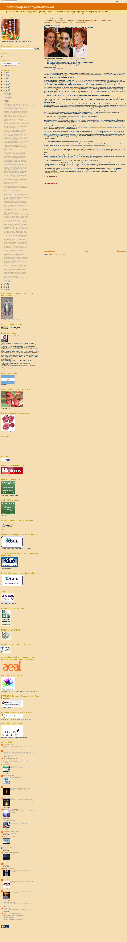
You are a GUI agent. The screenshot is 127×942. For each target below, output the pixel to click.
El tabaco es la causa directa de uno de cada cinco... (16, 111)
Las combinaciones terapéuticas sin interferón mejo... (16, 109)
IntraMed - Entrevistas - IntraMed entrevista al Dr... (15, 250)
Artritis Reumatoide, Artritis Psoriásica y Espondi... (15, 269)
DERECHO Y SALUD (8, 775)
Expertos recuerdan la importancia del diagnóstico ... (15, 126)
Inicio (86, 251)
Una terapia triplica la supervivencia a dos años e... (15, 107)
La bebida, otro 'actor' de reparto (11, 251)
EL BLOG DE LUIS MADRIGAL (11, 831)
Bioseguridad (6, 764)
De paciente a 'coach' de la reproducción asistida (15, 273)
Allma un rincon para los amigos (11, 913)
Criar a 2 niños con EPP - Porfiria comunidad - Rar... (15, 219)
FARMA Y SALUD (7, 908)
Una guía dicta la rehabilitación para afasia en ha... (15, 156)
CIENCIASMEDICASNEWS (10, 751)
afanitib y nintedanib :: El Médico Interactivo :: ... (14, 133)
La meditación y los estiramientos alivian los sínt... (15, 131)
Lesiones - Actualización (9, 262)
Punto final (5, 865)
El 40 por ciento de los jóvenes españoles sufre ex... (15, 167)
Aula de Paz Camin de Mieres (11, 809)
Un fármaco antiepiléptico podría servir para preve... (15, 255)
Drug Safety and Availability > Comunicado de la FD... (16, 137)
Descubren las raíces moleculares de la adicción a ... (16, 265)
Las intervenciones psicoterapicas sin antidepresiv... (15, 202)
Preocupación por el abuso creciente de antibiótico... (15, 161)
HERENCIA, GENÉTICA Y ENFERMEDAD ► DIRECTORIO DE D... (19, 105)
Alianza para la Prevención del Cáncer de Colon (66, 88)
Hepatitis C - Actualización (9, 210)
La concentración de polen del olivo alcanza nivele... (15, 193)
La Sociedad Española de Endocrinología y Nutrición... (16, 112)
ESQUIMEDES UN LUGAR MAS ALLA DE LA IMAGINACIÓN (18, 891)
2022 (4, 78)
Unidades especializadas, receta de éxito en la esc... (15, 195)
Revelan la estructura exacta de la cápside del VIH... (15, 134)
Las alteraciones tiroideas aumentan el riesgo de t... (15, 153)
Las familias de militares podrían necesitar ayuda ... (15, 231)
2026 (4, 72)
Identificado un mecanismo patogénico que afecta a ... (16, 268)
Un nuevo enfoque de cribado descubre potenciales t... (16, 275)
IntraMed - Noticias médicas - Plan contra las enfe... (15, 249)
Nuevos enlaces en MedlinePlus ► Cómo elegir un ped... (16, 141)
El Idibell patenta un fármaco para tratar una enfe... (15, 115)
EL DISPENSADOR (8, 744)
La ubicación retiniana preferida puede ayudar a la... (15, 201)
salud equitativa (15, 335)
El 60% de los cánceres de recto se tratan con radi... (15, 120)
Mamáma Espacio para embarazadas (13, 915)
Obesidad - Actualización (9, 184)
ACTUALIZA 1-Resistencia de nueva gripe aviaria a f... (16, 169)
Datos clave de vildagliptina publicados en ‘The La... (15, 220)
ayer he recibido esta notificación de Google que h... (15, 142)
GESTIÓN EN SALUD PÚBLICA (11, 758)
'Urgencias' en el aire (8, 149)
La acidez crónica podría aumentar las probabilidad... (16, 242)
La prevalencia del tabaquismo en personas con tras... (16, 124)
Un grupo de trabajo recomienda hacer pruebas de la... (16, 175)
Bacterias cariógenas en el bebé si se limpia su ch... (15, 108)
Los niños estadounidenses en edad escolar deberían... (16, 238)
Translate (13, 65)
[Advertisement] (57, 237)
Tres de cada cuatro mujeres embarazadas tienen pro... (16, 245)
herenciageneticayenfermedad (30, 7)
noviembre (6, 94)
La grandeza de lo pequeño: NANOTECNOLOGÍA (15, 148)
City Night (12, 854)
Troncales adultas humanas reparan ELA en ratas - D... (16, 205)
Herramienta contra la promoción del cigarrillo (14, 143)
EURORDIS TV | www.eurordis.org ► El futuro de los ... (16, 216)
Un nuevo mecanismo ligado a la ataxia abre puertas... (16, 209)
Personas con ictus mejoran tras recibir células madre (16, 266)
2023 (4, 77)
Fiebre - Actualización (8, 183)
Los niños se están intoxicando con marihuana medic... (16, 178)
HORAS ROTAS (7, 787)
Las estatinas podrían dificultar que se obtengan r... (15, 239)
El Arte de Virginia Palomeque (11, 852)
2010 (4, 287)
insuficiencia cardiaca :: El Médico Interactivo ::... (15, 270)
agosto (5, 98)
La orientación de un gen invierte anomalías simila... (15, 227)
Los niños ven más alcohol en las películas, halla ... (15, 176)
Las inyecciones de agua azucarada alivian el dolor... (15, 235)
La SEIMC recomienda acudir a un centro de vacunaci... (16, 122)
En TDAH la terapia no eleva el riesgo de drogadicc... (16, 158)
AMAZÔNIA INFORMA (9, 902)
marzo (5, 280)
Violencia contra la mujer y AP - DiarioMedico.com (15, 254)
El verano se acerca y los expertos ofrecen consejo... (16, 234)
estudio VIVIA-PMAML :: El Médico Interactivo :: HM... (16, 135)
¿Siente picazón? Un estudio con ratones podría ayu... (16, 246)
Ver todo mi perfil (5, 369)
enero (5, 283)
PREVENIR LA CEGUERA (10, 836)
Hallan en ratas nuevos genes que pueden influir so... (16, 217)
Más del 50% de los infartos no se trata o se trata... (15, 145)
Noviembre (5, 849)
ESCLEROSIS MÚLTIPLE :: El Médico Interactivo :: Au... (16, 228)
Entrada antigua (121, 251)
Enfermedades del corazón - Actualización (13, 180)
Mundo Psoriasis (7, 879)
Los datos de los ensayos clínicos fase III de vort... (15, 223)
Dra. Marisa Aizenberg (9, 820)
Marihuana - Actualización (9, 127)
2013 (4, 92)
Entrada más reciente (49, 251)
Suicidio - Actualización (9, 212)
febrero (6, 281)
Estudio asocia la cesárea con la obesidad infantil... (15, 236)
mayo (5, 103)
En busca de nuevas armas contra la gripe (13, 150)
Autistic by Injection (8, 868)
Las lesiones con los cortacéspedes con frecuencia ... (16, 232)
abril (5, 279)
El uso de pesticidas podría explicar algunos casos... (15, 199)
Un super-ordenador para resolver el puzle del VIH (15, 152)
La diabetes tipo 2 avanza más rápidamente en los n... (16, 240)
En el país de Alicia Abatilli (10, 847)
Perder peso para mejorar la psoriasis (12, 198)
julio (5, 100)
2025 (4, 74)
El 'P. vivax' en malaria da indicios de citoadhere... (15, 157)
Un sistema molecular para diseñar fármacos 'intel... (15, 208)
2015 (4, 89)
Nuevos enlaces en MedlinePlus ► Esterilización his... (16, 179)
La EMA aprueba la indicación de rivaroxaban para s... (16, 160)
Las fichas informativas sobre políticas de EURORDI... (16, 221)
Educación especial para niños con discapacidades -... (16, 138)
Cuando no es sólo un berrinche (11, 276)
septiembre (6, 97)
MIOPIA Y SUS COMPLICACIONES (18, 838)
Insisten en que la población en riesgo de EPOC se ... (16, 116)
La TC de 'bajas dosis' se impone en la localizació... (15, 206)
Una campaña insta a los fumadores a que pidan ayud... (16, 173)
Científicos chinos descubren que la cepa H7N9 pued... (16, 197)
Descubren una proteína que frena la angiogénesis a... (16, 128)
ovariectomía (84, 157)
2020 (4, 81)
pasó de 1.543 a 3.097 (100, 127)
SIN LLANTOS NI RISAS (15, 892)
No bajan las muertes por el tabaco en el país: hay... (15, 146)
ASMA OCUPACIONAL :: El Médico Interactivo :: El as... (16, 277)
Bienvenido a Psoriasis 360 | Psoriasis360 (14, 919)
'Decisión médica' (65, 74)
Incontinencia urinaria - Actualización (12, 213)
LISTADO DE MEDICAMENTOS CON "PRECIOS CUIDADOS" (17, 909)
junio (5, 101)
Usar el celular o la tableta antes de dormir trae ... (15, 188)
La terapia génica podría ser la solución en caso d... (15, 154)
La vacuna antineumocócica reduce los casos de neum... (16, 123)
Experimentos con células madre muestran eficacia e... (16, 258)
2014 (4, 90)
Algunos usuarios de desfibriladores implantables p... (15, 171)
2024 (4, 75)
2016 (4, 87)
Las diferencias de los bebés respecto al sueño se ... (16, 247)
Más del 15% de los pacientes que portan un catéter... (16, 118)
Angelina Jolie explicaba (100, 73)
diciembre (6, 93)
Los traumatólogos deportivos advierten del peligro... (15, 186)
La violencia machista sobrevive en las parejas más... (16, 194)
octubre (6, 96)
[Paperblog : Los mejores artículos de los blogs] (5, 460)
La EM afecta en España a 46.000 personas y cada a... (16, 204)
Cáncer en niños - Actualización (11, 264)
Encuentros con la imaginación (11, 863)
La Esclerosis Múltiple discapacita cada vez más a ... (16, 191)
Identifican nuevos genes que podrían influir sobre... (15, 260)
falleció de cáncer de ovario (90, 150)
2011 (4, 286)
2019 (4, 83)
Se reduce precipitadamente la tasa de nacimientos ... (16, 243)
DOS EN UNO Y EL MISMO (9, 833)
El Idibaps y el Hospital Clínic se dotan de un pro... (15, 113)
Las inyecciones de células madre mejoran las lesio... (16, 164)
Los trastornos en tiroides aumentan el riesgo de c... (15, 130)
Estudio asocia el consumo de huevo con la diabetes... (16, 168)
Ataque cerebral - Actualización (11, 182)
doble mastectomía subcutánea (81, 74)
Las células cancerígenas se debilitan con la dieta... (15, 257)
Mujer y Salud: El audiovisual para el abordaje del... (15, 253)
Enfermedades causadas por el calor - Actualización (15, 261)
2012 (4, 284)
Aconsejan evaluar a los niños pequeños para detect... (16, 172)
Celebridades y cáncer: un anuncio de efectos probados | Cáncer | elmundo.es (65, 22)
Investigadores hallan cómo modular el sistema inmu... (16, 165)
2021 (4, 80)
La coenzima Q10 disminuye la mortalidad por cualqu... (16, 225)
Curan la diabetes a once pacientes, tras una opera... (16, 104)
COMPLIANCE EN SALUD (16, 777)
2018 (4, 84)
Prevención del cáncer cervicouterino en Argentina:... (16, 187)
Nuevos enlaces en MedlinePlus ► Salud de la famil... (16, 139)
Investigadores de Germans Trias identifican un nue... (16, 230)
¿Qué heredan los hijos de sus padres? (13, 190)
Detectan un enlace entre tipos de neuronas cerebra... (16, 224)
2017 (4, 86)
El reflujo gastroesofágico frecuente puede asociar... (15, 272)
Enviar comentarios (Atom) (58, 254)
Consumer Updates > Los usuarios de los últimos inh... (16, 163)
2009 (4, 289)
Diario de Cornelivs (8, 798)
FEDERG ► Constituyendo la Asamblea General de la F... (17, 214)
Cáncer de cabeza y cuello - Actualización (13, 119)
